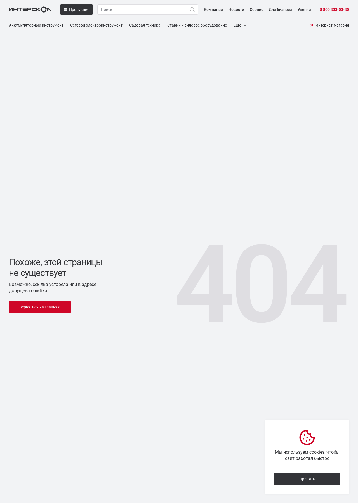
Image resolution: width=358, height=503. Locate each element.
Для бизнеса (280, 9)
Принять (307, 479)
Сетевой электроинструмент (96, 25)
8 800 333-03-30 (334, 9)
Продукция (79, 9)
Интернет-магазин (332, 25)
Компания (213, 9)
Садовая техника (145, 25)
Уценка (304, 9)
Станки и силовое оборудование (197, 25)
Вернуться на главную (39, 307)
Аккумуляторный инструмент (36, 25)
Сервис (256, 9)
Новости (236, 9)
